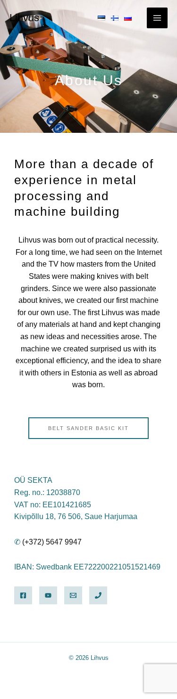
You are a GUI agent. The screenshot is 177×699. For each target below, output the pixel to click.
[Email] (73, 595)
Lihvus (24, 18)
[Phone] (98, 595)
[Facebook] (23, 595)
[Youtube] (48, 595)
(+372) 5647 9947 (52, 542)
